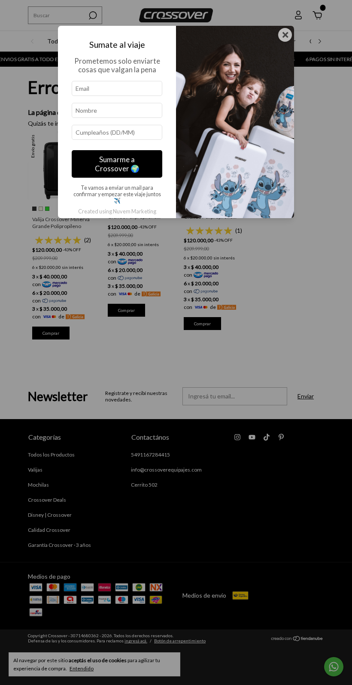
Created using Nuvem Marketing (117, 211)
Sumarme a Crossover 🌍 (117, 164)
